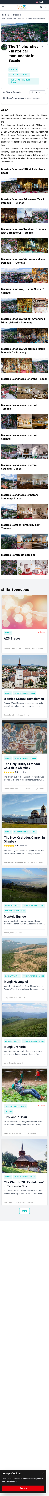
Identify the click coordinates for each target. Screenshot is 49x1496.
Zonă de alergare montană (15, 911)
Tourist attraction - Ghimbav (25, 758)
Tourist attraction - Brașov (24, 693)
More (24, 1211)
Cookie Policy (11, 1481)
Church (13, 69)
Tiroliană (8, 1111)
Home (7, 15)
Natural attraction (12, 905)
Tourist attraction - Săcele (20, 81)
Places (16, 15)
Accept (23, 1488)
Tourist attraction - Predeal (24, 1176)
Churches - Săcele (19, 75)
